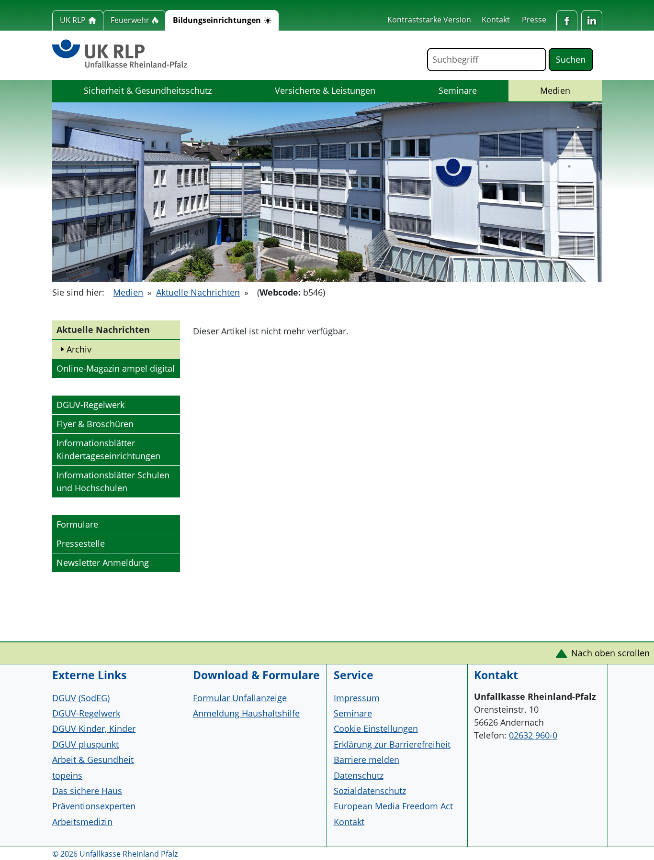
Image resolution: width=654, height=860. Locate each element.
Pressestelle (80, 543)
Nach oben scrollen (610, 653)
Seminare (458, 90)
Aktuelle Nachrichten (198, 292)
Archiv (79, 349)
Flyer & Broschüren (95, 424)
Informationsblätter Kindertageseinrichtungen (108, 449)
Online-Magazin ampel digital (115, 368)
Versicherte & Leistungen (325, 90)
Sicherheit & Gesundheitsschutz (148, 90)
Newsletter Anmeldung (102, 562)
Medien (567, 90)
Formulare (77, 524)
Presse (534, 19)
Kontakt (496, 19)
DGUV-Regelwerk (90, 404)
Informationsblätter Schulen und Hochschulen (112, 481)
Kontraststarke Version (429, 19)
